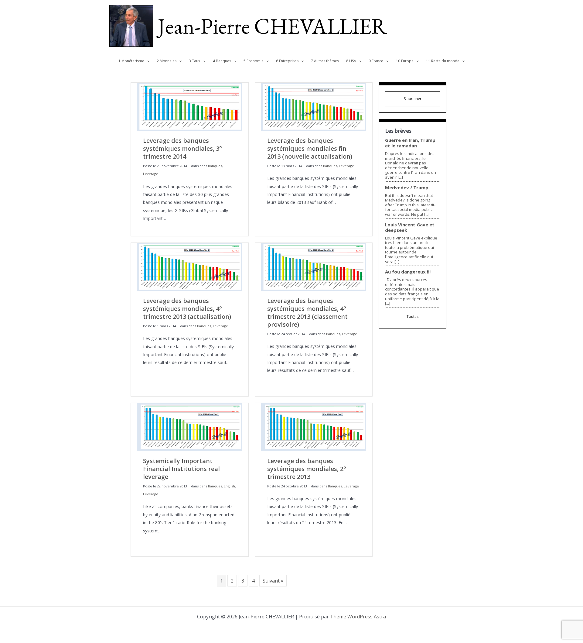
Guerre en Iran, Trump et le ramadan (410, 143)
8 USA (351, 61)
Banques (215, 165)
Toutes (412, 316)
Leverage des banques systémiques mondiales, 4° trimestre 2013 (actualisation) (187, 309)
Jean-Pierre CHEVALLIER (272, 26)
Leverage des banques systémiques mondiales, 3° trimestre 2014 (182, 148)
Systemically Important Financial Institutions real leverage (181, 469)
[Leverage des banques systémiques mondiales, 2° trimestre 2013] (314, 426)
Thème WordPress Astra (358, 616)
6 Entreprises (287, 61)
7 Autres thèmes (325, 61)
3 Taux (194, 61)
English (229, 486)
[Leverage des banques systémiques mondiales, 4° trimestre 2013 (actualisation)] (189, 266)
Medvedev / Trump (406, 187)
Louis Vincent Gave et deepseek (410, 227)
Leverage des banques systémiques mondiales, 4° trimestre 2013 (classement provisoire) (307, 312)
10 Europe (405, 61)
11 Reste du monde (442, 61)
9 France (376, 61)
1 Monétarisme (131, 61)
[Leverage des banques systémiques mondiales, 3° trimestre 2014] (189, 106)
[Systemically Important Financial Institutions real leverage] (189, 426)
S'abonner (412, 98)
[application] (146, 61)
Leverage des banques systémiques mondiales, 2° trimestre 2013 (306, 469)
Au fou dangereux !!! (408, 272)
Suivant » (273, 580)
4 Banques (222, 61)
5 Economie (254, 61)
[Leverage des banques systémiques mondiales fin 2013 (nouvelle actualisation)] (314, 106)
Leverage (150, 173)
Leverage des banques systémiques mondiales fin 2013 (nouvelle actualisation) (309, 148)
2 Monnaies (166, 61)
